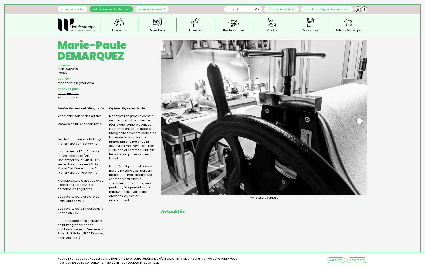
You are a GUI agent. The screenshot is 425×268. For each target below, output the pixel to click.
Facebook (364, 9)
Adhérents (119, 29)
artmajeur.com (68, 93)
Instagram (358, 9)
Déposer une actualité (281, 9)
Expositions (157, 29)
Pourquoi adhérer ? (152, 9)
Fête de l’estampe (348, 29)
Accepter (336, 260)
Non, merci (357, 260)
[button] (168, 121)
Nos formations (233, 29)
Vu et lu (272, 29)
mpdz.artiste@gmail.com (76, 83)
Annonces (196, 29)
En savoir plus (149, 262)
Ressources (310, 29)
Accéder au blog (327, 9)
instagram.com (69, 97)
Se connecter (75, 9)
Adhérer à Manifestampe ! (111, 9)
